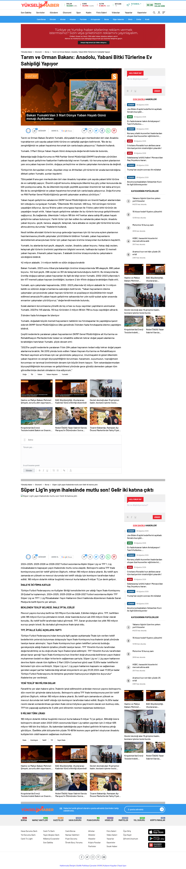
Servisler (40, 12)
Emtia (138, 19)
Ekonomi (67, 12)
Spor (78, 12)
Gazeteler (142, 12)
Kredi (147, 19)
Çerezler (93, 866)
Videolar (116, 12)
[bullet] (58, 470)
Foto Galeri (101, 12)
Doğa (25, 374)
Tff (52, 740)
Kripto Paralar (157, 819)
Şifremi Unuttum (130, 838)
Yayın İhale (61, 740)
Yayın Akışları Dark (51, 835)
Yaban (39, 374)
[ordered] (54, 470)
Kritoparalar (95, 19)
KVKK (100, 866)
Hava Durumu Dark (29, 831)
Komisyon (34, 740)
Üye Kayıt (127, 835)
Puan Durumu (93, 819)
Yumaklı (65, 374)
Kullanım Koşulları (110, 866)
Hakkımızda (64, 866)
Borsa (106, 19)
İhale (24, 740)
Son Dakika (26, 12)
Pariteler (83, 19)
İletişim (73, 866)
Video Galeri (112, 835)
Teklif (44, 740)
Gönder (29, 470)
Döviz (130, 19)
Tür (32, 374)
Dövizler (53, 19)
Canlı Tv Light (27, 838)
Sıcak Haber (112, 846)
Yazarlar (128, 12)
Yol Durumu (139, 819)
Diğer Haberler (118, 19)
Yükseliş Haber (26, 52)
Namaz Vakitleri (40, 819)
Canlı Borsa (41, 19)
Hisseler (73, 19)
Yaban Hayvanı (52, 374)
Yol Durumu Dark (28, 835)
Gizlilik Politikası (83, 866)
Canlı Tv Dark (49, 831)
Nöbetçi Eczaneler (51, 838)
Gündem (54, 12)
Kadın (88, 12)
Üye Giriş (127, 831)
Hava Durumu (75, 819)
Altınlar (63, 19)
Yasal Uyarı (122, 866)
